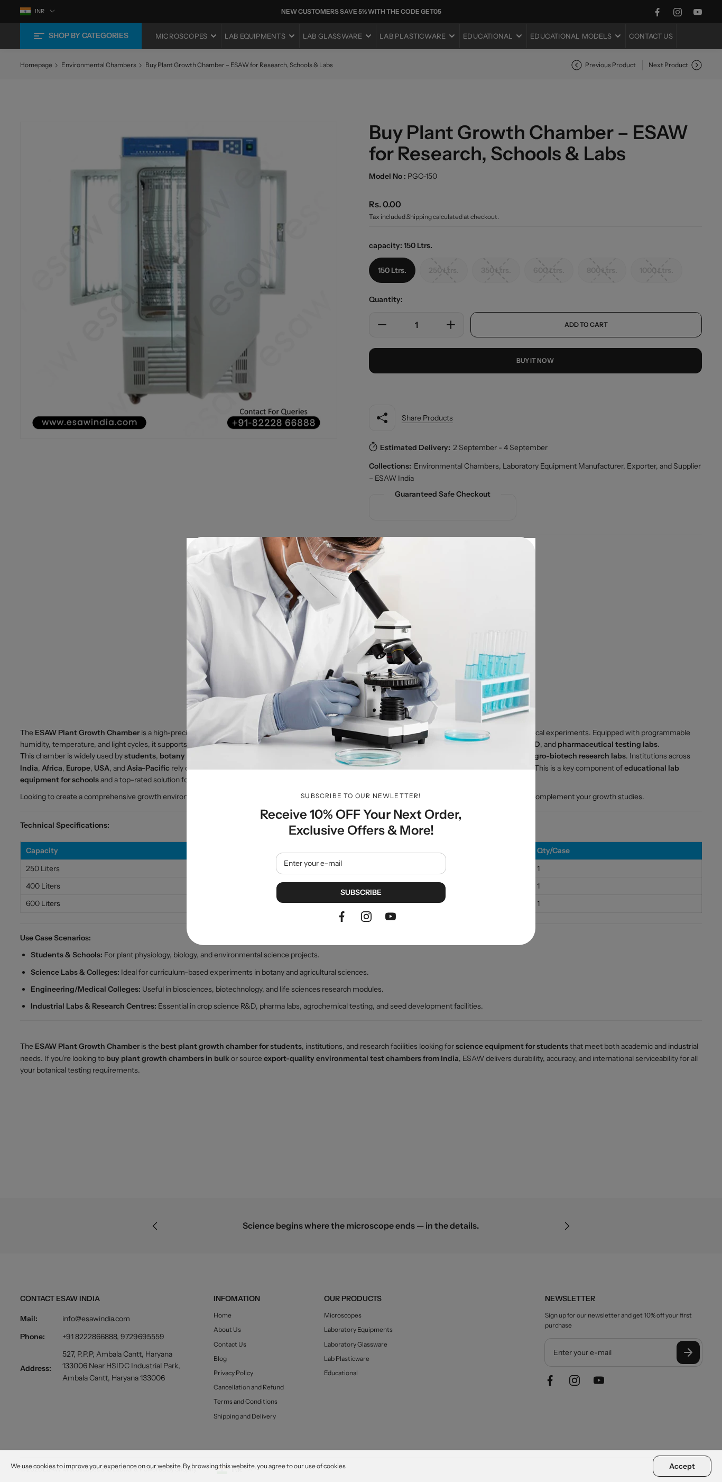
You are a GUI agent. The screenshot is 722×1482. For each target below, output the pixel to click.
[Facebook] (342, 916)
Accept (682, 1466)
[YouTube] (390, 916)
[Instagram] (366, 916)
